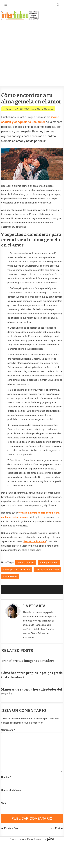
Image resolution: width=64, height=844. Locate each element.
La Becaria (8, 108)
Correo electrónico (11, 789)
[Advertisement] (32, 45)
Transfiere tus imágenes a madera (27, 661)
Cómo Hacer (37, 108)
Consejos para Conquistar (16, 569)
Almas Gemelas (26, 562)
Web (3, 802)
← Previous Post (9, 828)
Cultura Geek (10, 576)
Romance (49, 108)
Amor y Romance (49, 562)
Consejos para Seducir (47, 569)
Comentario (8, 729)
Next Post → (56, 828)
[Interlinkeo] (20, 19)
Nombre (6, 777)
